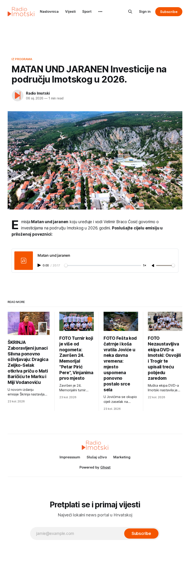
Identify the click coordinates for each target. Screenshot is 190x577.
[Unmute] (153, 266)
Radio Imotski (38, 93)
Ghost (105, 467)
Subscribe (168, 11)
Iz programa (22, 59)
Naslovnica (49, 11)
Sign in (145, 11)
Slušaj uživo (97, 457)
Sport (87, 11)
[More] (100, 11)
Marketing (121, 457)
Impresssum (70, 457)
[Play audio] (40, 265)
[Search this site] (130, 11)
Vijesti (70, 11)
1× (144, 265)
